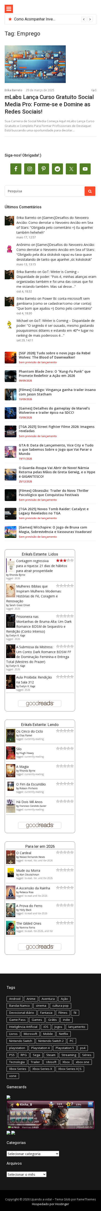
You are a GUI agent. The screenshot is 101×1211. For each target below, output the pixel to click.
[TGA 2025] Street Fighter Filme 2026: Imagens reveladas (56, 429)
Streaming (69, 1055)
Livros (13, 1034)
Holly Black (25, 909)
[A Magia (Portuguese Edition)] (10, 776)
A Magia (22, 766)
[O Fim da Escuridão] (10, 789)
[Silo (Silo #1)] (10, 758)
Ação (64, 999)
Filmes (62, 1012)
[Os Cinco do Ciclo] (10, 741)
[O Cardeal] (10, 862)
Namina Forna (27, 927)
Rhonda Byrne (17, 574)
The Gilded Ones (28, 923)
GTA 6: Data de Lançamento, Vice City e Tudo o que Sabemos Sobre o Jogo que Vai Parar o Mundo (56, 449)
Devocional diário (21, 1012)
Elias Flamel (25, 735)
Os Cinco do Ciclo (29, 731)
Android (14, 999)
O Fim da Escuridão (31, 784)
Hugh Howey (26, 753)
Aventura (48, 999)
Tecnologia (17, 1062)
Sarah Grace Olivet (19, 605)
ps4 (82, 1048)
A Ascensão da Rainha (33, 888)
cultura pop (60, 1005)
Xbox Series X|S (70, 1069)
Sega (36, 1055)
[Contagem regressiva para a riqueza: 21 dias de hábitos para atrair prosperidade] (10, 571)
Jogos (58, 1027)
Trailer (35, 1062)
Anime (31, 999)
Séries (86, 1055)
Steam (50, 1055)
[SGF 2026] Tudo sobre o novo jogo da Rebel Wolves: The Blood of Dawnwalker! (54, 355)
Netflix (63, 1034)
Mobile (48, 1034)
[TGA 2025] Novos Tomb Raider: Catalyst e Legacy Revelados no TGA (54, 511)
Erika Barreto (13, 90)
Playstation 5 (65, 1048)
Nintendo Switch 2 (51, 1041)
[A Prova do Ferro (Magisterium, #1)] (10, 916)
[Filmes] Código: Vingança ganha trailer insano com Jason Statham (57, 392)
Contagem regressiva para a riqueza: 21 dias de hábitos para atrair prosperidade (41, 566)
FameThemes (86, 1199)
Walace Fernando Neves (32, 857)
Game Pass (17, 1020)
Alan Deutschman (29, 874)
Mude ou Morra (28, 870)
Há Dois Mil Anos (29, 802)
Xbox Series (17, 1069)
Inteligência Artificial (23, 1027)
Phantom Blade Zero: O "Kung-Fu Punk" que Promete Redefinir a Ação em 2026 (54, 373)
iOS (45, 1027)
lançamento (76, 1027)
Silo (19, 749)
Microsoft (30, 1034)
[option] (53, 19)
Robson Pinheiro (28, 788)
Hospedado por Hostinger (50, 1204)
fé (75, 1012)
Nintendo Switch (20, 1041)
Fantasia (46, 1012)
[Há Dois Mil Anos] (10, 811)
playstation (17, 1048)
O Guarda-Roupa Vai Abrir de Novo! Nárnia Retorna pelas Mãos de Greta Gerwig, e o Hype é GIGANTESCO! (57, 472)
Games (37, 1020)
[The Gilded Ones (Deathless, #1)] (10, 933)
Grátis (52, 1020)
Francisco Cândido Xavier (32, 806)
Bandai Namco (19, 1005)
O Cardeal (23, 853)
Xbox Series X (42, 1069)
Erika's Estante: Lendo (40, 724)
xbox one (82, 1062)
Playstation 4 (40, 1048)
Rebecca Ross (26, 892)
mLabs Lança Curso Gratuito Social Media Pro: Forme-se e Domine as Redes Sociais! (49, 104)
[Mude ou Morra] (10, 876)
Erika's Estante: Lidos (40, 554)
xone (12, 1076)
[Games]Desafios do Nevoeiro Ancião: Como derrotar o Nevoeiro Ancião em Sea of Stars (54, 222)
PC (72, 1041)
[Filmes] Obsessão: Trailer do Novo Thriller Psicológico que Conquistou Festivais (54, 493)
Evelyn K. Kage (17, 635)
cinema (41, 1005)
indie (66, 1020)
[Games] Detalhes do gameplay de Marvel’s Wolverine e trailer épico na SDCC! (54, 410)
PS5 (12, 1055)
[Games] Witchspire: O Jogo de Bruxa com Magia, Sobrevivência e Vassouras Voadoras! (55, 529)
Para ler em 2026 (40, 846)
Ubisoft (51, 1062)
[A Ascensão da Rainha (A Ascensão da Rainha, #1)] (10, 898)
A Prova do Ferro (29, 905)
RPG (24, 1055)
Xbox (66, 1062)
